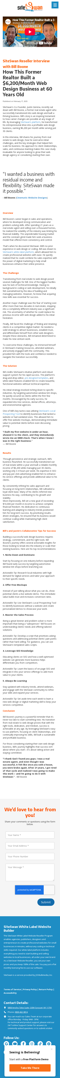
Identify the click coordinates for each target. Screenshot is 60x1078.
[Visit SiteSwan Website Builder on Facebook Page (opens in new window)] (23, 1043)
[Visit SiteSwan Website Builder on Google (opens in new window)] (6, 1043)
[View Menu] (55, 5)
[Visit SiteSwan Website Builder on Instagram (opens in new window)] (31, 1043)
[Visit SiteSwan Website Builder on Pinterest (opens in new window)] (48, 1043)
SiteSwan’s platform (30, 122)
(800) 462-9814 (21, 1012)
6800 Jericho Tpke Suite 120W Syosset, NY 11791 (30, 1007)
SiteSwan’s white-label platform (18, 252)
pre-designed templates (36, 377)
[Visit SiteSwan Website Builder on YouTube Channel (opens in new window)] (15, 1043)
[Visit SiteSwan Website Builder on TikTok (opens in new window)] (40, 1043)
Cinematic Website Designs (31, 197)
